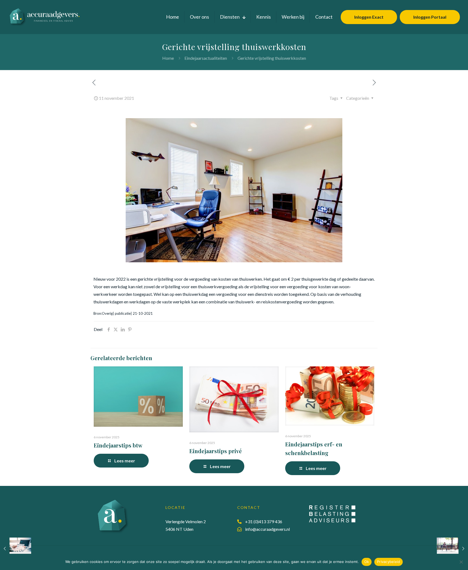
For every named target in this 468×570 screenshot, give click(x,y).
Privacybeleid (388, 561)
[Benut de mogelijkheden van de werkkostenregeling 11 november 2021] (15, 548)
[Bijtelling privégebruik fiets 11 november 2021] (452, 548)
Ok (366, 561)
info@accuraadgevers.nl (267, 529)
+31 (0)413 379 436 (263, 521)
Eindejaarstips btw (118, 445)
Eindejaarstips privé (215, 451)
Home (168, 58)
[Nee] (461, 562)
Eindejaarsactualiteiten (205, 58)
